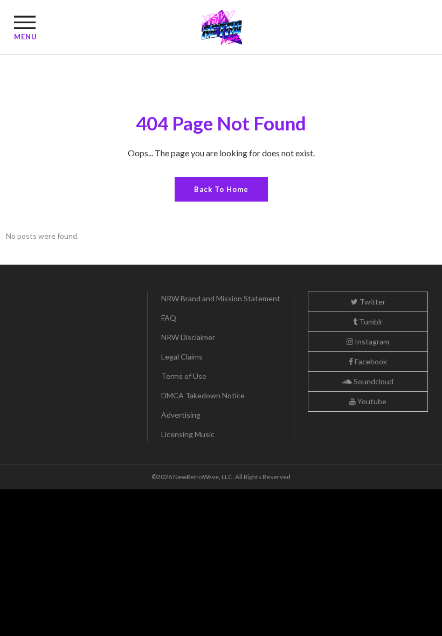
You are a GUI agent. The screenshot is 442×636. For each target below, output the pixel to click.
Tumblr (370, 321)
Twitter (371, 301)
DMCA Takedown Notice (203, 395)
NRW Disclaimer (188, 337)
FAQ (168, 317)
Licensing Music (188, 434)
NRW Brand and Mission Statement (220, 298)
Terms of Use (183, 376)
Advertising (181, 414)
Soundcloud (372, 381)
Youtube (371, 401)
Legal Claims (182, 356)
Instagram (371, 341)
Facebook (370, 361)
